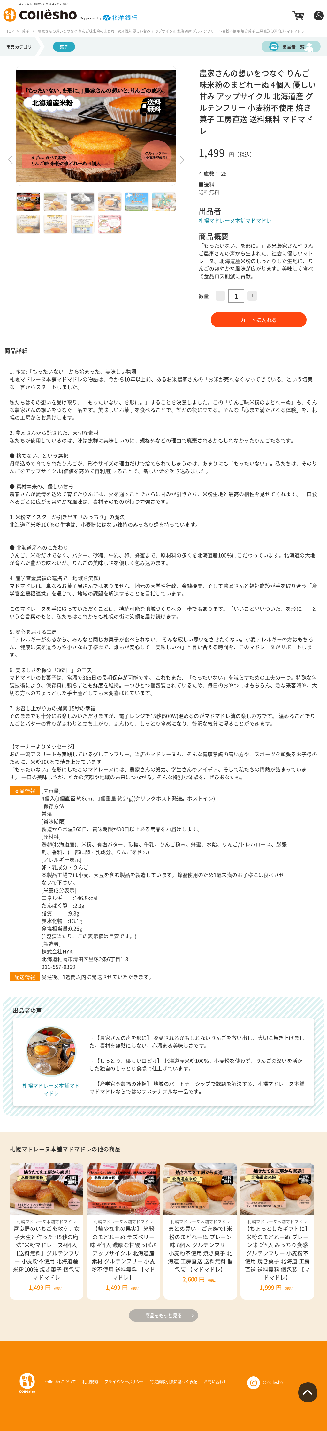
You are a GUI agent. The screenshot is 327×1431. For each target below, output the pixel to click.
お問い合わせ (215, 1381)
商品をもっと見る (163, 1315)
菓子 (25, 31)
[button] (181, 160)
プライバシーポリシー (124, 1381)
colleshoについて (60, 1381)
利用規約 (90, 1381)
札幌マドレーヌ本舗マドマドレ (235, 220)
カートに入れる (258, 320)
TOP (10, 31)
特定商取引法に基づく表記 (173, 1381)
